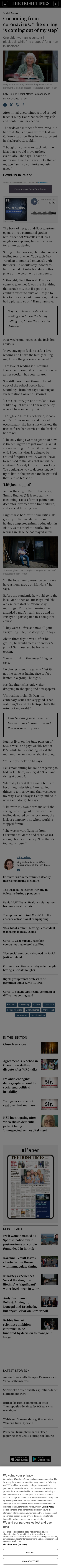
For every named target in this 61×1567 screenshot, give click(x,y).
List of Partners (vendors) (15, 1544)
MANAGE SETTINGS (30, 1561)
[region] (30, 1516)
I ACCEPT (30, 1552)
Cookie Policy (48, 1507)
